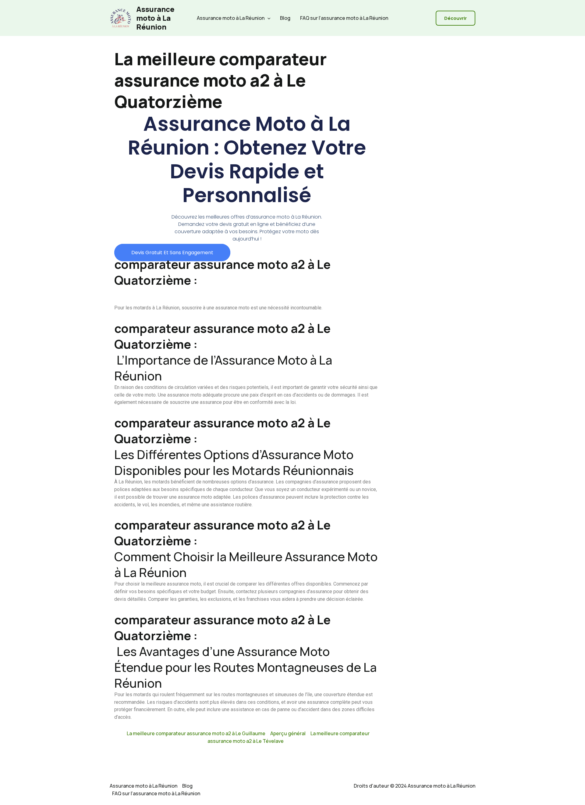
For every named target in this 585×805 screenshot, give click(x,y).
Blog (285, 18)
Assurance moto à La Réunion (155, 18)
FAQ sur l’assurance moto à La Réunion (344, 18)
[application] (267, 18)
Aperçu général (288, 733)
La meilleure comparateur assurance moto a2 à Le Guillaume (196, 733)
